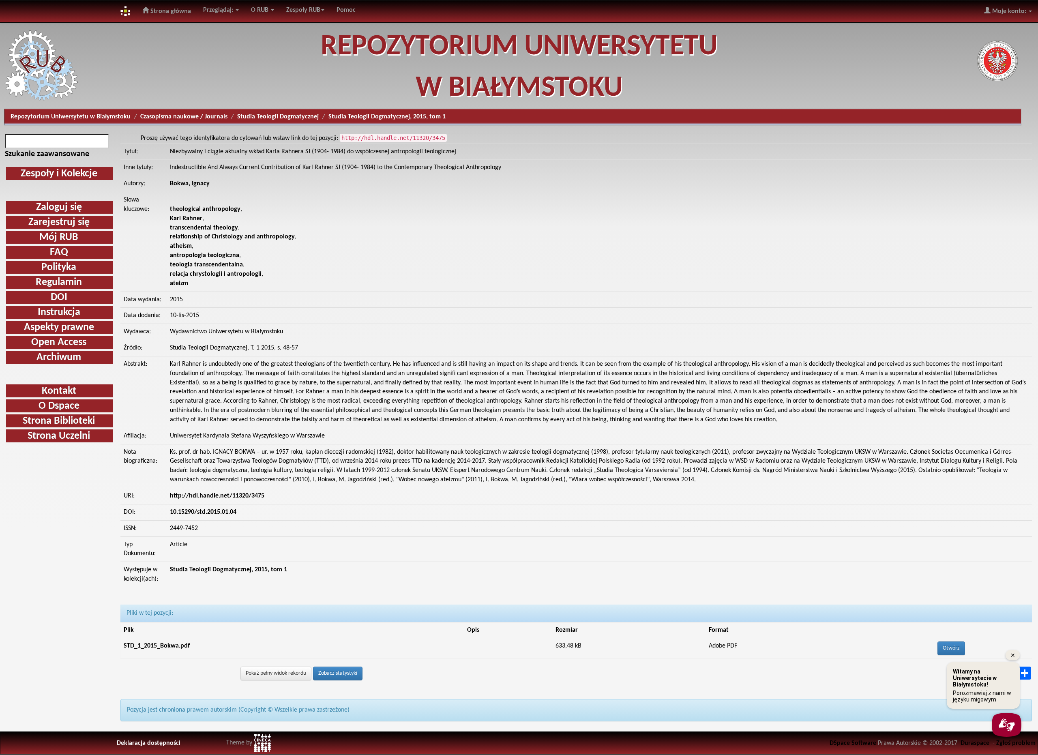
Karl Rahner (186, 218)
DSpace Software (853, 743)
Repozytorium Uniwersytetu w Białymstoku (71, 117)
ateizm (179, 283)
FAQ (59, 252)
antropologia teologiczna (204, 255)
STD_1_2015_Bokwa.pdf (157, 646)
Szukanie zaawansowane (47, 154)
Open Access (58, 342)
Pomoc (346, 10)
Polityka (58, 267)
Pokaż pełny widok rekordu (276, 673)
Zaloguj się (59, 207)
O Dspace (59, 406)
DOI (59, 297)
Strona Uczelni (59, 436)
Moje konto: (1009, 11)
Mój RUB (58, 237)
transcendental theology (204, 228)
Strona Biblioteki (59, 421)
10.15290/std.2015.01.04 (203, 512)
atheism (181, 246)
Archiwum (58, 357)
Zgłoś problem (1016, 743)
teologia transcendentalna (206, 265)
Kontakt (59, 391)
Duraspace (975, 743)
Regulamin (59, 282)
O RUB (260, 10)
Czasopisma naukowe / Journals (183, 117)
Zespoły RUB (303, 10)
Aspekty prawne (59, 327)
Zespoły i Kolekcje (59, 174)
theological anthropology (205, 209)
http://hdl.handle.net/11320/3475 (217, 496)
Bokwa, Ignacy (190, 183)
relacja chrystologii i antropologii (216, 274)
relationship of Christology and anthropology (232, 237)
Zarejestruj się (59, 222)
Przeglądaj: (219, 10)
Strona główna (170, 11)
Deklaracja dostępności (148, 743)
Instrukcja (59, 312)
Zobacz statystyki (337, 673)
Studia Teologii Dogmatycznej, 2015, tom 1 (228, 569)
